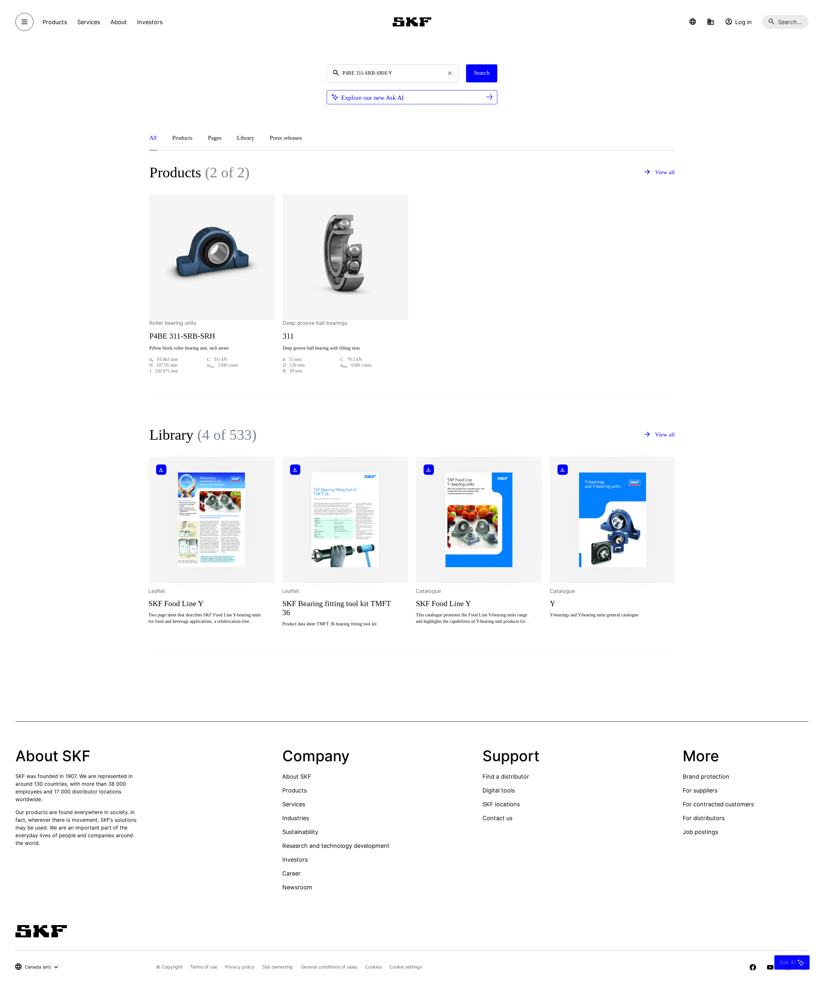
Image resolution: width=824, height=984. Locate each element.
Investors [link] (150, 22)
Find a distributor (505, 776)
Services (293, 804)
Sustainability (300, 832)
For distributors (704, 818)
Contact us (497, 818)
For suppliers (700, 790)
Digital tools (498, 790)
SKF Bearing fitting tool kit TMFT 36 (336, 608)
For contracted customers (718, 804)
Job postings (700, 832)
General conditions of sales (329, 967)
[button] (693, 22)
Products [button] (54, 22)
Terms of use (203, 967)
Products (294, 790)
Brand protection (706, 776)
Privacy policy (240, 967)
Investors (295, 859)
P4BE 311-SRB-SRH (182, 336)
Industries (295, 818)
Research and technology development (335, 845)
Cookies (373, 967)
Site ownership (277, 967)
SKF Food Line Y (175, 603)
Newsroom (297, 887)
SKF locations (501, 804)
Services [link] (88, 22)
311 (288, 336)
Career (291, 873)
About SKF (296, 776)
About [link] (118, 22)
